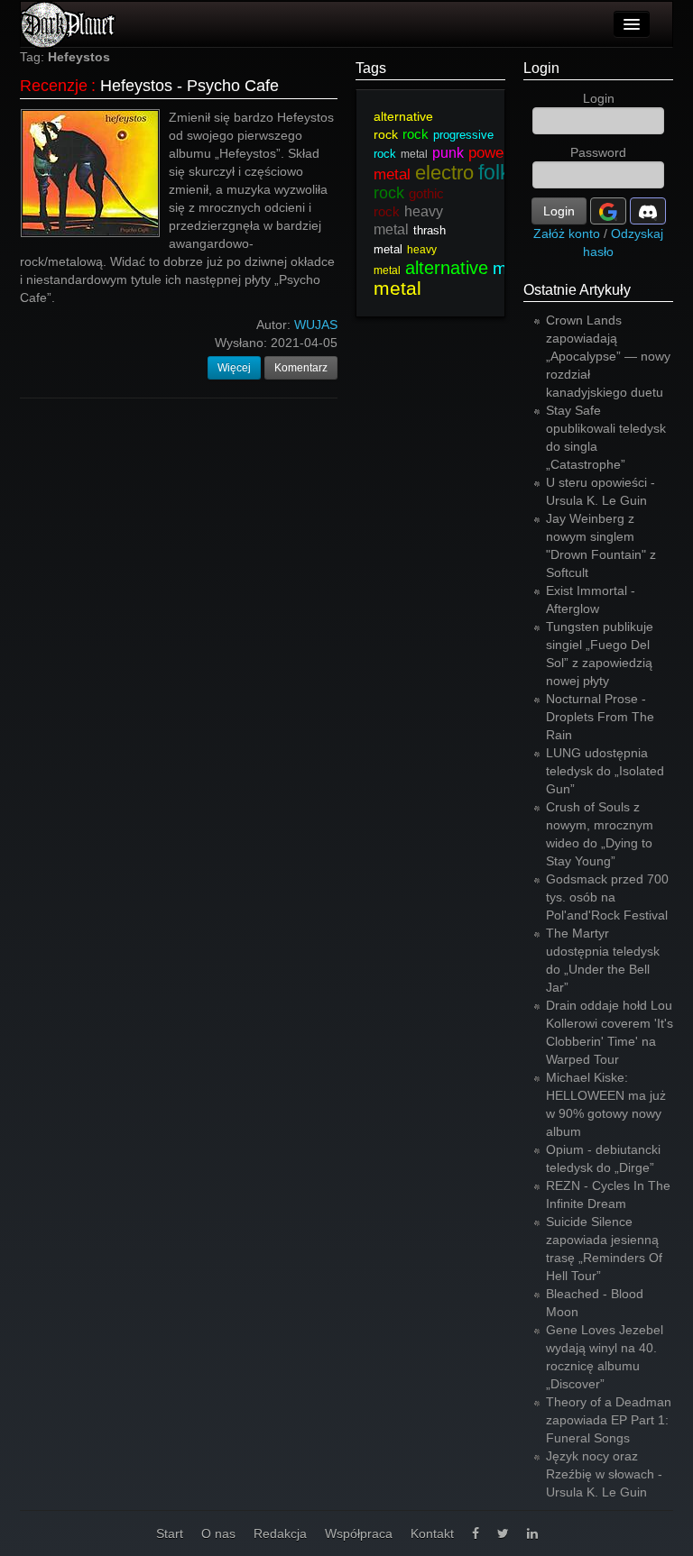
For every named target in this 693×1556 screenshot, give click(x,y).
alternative (446, 268)
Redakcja (280, 1533)
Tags (371, 68)
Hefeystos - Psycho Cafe (189, 86)
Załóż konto (566, 233)
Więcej (234, 368)
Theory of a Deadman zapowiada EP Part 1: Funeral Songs (608, 1420)
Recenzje (54, 86)
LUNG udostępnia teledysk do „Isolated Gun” (605, 771)
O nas (218, 1533)
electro (444, 172)
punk (448, 152)
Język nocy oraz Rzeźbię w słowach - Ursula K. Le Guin (604, 1474)
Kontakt (432, 1533)
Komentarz (301, 368)
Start (169, 1533)
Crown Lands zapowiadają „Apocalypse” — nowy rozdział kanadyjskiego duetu (608, 356)
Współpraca (359, 1533)
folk (494, 172)
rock (415, 134)
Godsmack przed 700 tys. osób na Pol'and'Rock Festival (607, 897)
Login (541, 68)
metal (414, 154)
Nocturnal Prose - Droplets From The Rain (600, 716)
